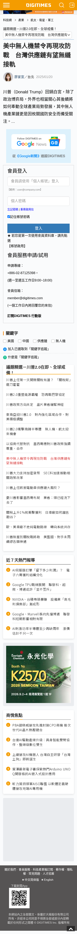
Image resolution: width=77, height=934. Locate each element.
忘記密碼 (12, 209)
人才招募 (48, 873)
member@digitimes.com (25, 298)
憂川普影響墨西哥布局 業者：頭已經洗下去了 (38, 500)
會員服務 (24, 869)
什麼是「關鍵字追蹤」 (24, 357)
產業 (21, 20)
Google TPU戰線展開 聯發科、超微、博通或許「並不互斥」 (39, 587)
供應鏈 (42, 341)
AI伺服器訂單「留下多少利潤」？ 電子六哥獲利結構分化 (41, 572)
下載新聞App (19, 885)
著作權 (60, 869)
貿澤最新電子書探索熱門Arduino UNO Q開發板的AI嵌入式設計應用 (41, 771)
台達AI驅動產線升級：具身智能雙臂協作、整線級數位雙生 (41, 742)
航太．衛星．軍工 (42, 20)
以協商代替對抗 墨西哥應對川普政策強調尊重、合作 (38, 446)
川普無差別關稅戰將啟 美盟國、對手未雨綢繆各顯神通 (38, 539)
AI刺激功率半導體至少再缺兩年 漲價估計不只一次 (41, 631)
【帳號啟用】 (17, 246)
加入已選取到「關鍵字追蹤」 (29, 349)
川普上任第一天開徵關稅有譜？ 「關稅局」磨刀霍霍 (38, 382)
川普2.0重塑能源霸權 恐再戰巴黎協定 (35, 394)
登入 (38, 228)
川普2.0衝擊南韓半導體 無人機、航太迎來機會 (37, 431)
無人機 (61, 341)
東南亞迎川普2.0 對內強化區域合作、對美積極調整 (37, 417)
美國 (10, 341)
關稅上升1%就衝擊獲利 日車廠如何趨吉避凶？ (37, 514)
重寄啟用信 (27, 209)
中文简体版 (32, 879)
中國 (25, 341)
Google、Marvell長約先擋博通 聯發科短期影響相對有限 (41, 616)
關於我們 (10, 869)
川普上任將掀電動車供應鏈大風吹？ (33, 487)
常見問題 (34, 873)
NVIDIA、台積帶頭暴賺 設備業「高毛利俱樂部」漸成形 (41, 601)
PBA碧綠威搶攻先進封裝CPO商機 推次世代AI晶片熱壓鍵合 (41, 727)
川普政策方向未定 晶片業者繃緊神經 (35, 404)
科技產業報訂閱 (43, 869)
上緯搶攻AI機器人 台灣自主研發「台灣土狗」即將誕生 (41, 757)
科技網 (7, 20)
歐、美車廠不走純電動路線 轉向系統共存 (38, 526)
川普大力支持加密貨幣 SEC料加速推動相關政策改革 (38, 475)
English (48, 879)
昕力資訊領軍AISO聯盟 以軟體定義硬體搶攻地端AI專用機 (40, 786)
